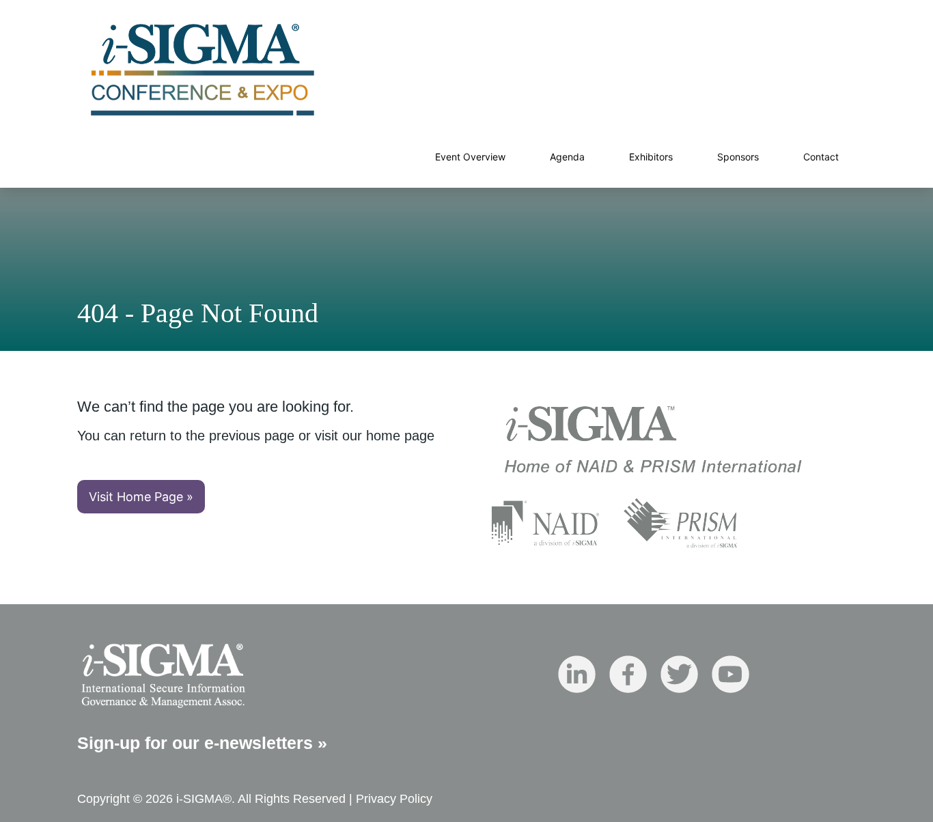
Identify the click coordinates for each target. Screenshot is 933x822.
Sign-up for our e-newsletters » (202, 742)
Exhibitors (651, 156)
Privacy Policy (394, 799)
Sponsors (738, 156)
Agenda (567, 156)
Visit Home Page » (141, 497)
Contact (821, 156)
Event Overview (470, 156)
